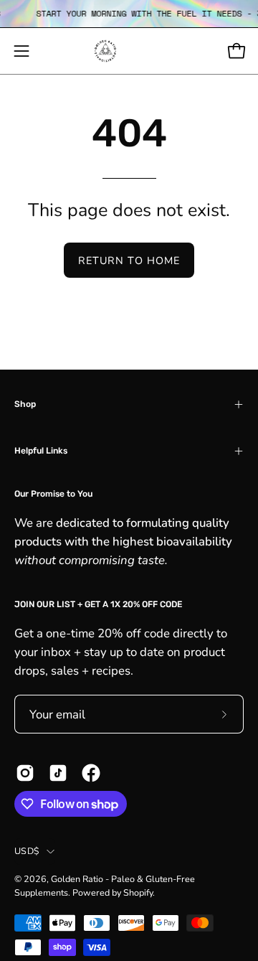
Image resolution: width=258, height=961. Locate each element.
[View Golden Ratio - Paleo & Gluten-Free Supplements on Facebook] (91, 773)
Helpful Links (40, 451)
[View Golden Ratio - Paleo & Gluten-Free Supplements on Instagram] (25, 773)
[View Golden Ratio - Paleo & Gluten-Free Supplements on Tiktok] (58, 773)
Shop (25, 404)
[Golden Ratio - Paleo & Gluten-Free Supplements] (129, 51)
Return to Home (129, 260)
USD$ (26, 851)
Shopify (138, 892)
